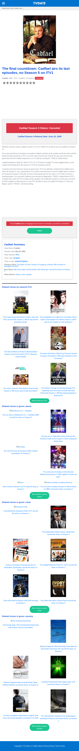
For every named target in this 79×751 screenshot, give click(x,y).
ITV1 (17, 255)
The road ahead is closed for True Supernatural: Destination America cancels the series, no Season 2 (58, 718)
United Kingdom (21, 261)
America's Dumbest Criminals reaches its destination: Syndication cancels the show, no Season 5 (20, 567)
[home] (39, 4)
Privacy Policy (49, 746)
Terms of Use (60, 746)
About (40, 746)
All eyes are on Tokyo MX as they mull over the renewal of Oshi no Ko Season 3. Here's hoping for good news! (58, 438)
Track (39, 231)
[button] (3, 3)
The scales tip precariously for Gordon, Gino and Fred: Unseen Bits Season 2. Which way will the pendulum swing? (20, 319)
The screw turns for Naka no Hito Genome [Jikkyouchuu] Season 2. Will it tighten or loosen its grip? (58, 474)
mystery (29, 274)
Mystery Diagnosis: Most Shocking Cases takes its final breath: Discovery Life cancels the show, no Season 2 (58, 648)
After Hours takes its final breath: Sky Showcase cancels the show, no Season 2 (37, 270)
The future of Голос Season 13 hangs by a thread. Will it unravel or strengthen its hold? (34, 265)
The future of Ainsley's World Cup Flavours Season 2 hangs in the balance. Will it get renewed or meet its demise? (58, 356)
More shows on (39, 400)
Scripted (16, 258)
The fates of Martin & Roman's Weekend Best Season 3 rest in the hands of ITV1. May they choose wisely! (20, 354)
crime (23, 274)
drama (18, 274)
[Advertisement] (39, 103)
